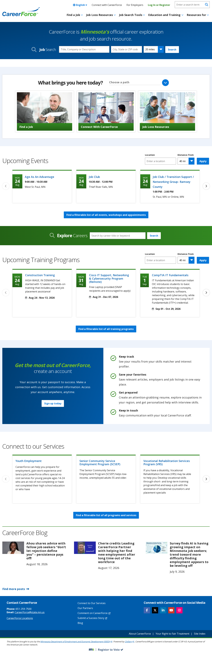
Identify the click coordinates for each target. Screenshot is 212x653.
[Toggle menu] (82, 15)
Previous (5, 186)
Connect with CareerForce (107, 5)
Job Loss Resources (99, 15)
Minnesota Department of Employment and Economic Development (75, 641)
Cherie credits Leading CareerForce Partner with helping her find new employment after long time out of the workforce (116, 552)
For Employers (134, 5)
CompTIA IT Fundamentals (170, 275)
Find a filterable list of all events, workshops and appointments (106, 215)
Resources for (196, 15)
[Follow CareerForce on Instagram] (179, 610)
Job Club (94, 177)
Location (150, 155)
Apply (202, 161)
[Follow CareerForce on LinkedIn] (163, 610)
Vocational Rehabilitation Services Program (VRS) (166, 462)
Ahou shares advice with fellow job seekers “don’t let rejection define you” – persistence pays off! (46, 550)
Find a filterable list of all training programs (106, 329)
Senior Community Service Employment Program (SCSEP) (99, 462)
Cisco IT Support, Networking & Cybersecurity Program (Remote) (109, 278)
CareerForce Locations (20, 618)
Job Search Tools (130, 15)
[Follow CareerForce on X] (155, 610)
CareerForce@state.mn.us (30, 612)
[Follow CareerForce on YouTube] (171, 610)
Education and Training (164, 15)
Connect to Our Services (92, 603)
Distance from (186, 155)
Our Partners (85, 608)
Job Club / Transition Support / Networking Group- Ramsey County (173, 182)
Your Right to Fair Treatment (172, 633)
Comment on (93, 613)
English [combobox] (80, 5)
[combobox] (126, 49)
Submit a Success (91, 618)
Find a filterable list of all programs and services (106, 515)
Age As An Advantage (39, 177)
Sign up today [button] (52, 403)
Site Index (199, 633)
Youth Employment (29, 461)
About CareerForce (140, 633)
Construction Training (40, 275)
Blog (80, 623)
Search (172, 49)
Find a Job (73, 15)
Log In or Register (159, 5)
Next (206, 186)
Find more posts (13, 589)
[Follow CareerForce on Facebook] (147, 610)
